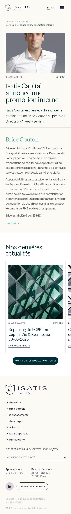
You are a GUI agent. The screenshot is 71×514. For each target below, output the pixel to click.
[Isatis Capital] (18, 7)
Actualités (22, 21)
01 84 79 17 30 (14, 472)
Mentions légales (14, 502)
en (52, 7)
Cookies (10, 498)
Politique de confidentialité (31, 498)
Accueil (10, 21)
